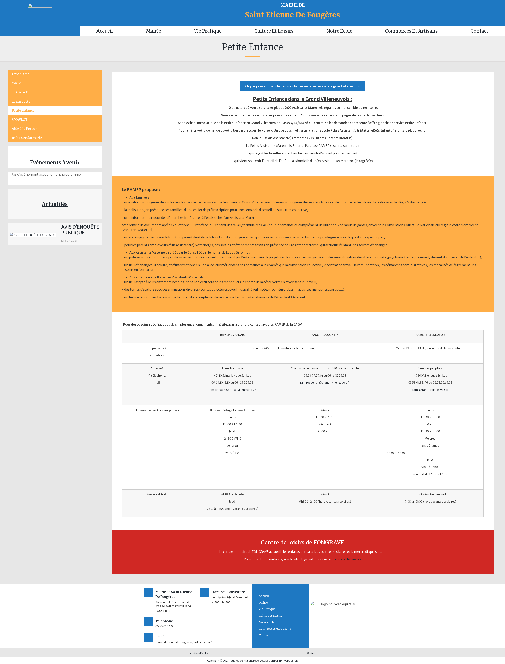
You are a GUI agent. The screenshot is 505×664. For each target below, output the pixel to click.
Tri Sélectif (21, 92)
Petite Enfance (23, 110)
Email (160, 637)
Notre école (339, 31)
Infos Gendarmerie (27, 138)
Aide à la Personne (26, 129)
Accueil (104, 31)
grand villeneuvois (347, 559)
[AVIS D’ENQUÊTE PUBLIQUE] (33, 235)
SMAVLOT (20, 119)
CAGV (16, 83)
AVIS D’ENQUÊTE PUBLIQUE (80, 230)
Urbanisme (20, 74)
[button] (302, 86)
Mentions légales (198, 653)
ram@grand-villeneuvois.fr (430, 390)
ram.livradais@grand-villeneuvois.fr (232, 390)
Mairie (153, 31)
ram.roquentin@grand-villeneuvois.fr (325, 382)
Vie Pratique (207, 31)
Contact (479, 31)
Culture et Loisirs (274, 31)
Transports (21, 101)
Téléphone (164, 621)
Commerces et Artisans (411, 31)
